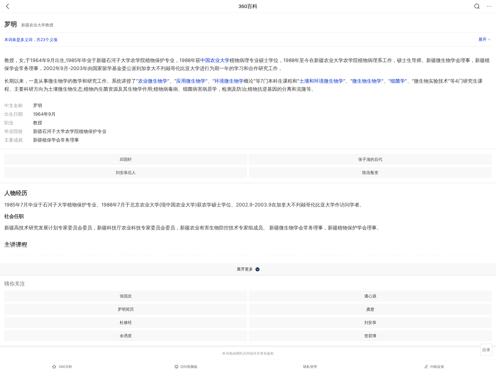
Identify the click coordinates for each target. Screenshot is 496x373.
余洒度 (126, 335)
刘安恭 (370, 322)
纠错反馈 (437, 366)
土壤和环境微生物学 (321, 81)
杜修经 (126, 322)
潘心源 (370, 295)
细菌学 (397, 81)
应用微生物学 (191, 81)
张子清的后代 (370, 159)
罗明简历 (126, 309)
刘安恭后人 (126, 172)
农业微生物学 (152, 81)
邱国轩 (126, 159)
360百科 (248, 6)
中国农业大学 (215, 60)
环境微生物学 (229, 81)
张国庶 (126, 295)
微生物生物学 (366, 81)
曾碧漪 (370, 335)
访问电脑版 (188, 366)
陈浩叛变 (370, 172)
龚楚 (370, 309)
